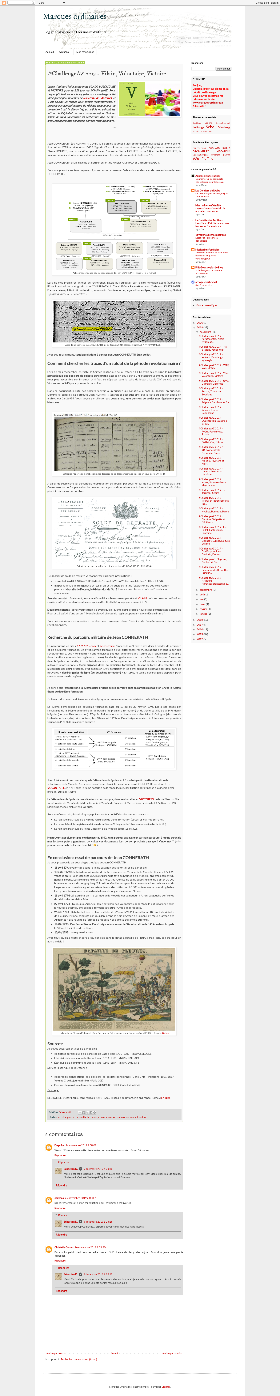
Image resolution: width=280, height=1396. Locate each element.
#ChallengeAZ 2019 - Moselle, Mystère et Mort (211, 460)
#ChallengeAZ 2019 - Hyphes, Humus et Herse (214, 510)
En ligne (165, 1097)
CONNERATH (105, 1117)
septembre (206, 589)
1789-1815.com (86, 645)
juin (202, 599)
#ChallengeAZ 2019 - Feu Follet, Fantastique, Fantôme (213, 530)
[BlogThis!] (84, 1113)
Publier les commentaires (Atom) (79, 1359)
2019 (200, 327)
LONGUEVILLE (200, 154)
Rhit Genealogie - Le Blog (209, 267)
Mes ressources (85, 52)
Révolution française (123, 1117)
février (204, 608)
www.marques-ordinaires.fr (208, 102)
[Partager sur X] (87, 1113)
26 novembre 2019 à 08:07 (81, 1145)
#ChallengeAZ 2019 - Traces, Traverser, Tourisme (211, 391)
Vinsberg (224, 127)
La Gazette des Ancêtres (208, 220)
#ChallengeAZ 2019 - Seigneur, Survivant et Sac (214, 401)
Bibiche (208, 122)
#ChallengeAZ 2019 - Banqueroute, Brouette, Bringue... (213, 569)
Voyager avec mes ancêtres (210, 234)
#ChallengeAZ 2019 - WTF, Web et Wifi (214, 367)
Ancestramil (107, 645)
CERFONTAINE (199, 148)
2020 (200, 322)
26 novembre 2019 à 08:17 (80, 1197)
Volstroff (196, 131)
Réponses (63, 1162)
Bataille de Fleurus (88, 1117)
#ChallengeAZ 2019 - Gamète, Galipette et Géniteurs (212, 519)
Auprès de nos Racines (207, 175)
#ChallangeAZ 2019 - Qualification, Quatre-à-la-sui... (213, 420)
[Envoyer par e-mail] (80, 1113)
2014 (200, 629)
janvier (204, 613)
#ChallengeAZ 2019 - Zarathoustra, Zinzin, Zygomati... (212, 338)
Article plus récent (56, 1353)
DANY (226, 147)
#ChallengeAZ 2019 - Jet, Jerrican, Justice (213, 492)
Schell (211, 126)
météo (203, 131)
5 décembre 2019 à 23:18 (98, 1168)
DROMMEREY (201, 151)
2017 (200, 624)
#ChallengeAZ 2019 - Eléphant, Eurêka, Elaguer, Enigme (214, 540)
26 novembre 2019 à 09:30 (90, 1247)
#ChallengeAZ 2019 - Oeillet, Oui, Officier (211, 441)
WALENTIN (203, 158)
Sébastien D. (71, 1168)
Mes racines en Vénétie (208, 205)
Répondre (60, 1155)
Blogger (166, 1386)
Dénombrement (223, 123)
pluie (209, 131)
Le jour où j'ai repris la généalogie (206, 239)
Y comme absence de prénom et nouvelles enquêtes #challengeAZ (211, 255)
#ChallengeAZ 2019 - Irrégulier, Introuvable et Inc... (214, 500)
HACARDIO (223, 151)
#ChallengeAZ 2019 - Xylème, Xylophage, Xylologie (211, 357)
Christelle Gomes (64, 1247)
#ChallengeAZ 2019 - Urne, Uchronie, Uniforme (214, 382)
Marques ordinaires (74, 17)
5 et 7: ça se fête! (204, 285)
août (203, 594)
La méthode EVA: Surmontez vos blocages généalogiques (212, 225)
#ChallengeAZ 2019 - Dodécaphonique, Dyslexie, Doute (211, 551)
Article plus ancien (172, 1353)
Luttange (198, 127)
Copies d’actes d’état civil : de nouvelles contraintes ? (210, 210)
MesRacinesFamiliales (207, 249)
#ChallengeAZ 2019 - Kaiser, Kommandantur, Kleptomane (213, 482)
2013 (200, 634)
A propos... (65, 52)
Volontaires (140, 1117)
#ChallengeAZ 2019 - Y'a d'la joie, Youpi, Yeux (213, 348)
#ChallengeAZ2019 (68, 1117)
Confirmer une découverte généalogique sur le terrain (209, 180)
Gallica (165, 1033)
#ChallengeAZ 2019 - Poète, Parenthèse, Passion (211, 431)
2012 (200, 639)
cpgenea (59, 1197)
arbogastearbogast (206, 282)
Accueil (50, 52)
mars (203, 604)
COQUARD (214, 148)
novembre (206, 331)
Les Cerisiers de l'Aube (207, 190)
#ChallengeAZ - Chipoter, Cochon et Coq (213, 561)
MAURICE (215, 155)
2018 (200, 619)
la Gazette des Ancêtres (97, 98)
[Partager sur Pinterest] (94, 1113)
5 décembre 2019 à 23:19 (98, 1274)
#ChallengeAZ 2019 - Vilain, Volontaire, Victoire (214, 375)
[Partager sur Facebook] (91, 1113)
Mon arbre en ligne (206, 305)
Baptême (197, 123)
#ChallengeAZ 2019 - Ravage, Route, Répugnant (211, 410)
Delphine (59, 1145)
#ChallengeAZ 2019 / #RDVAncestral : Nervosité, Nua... (211, 449)
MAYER (226, 155)
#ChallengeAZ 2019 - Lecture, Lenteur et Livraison (211, 471)
